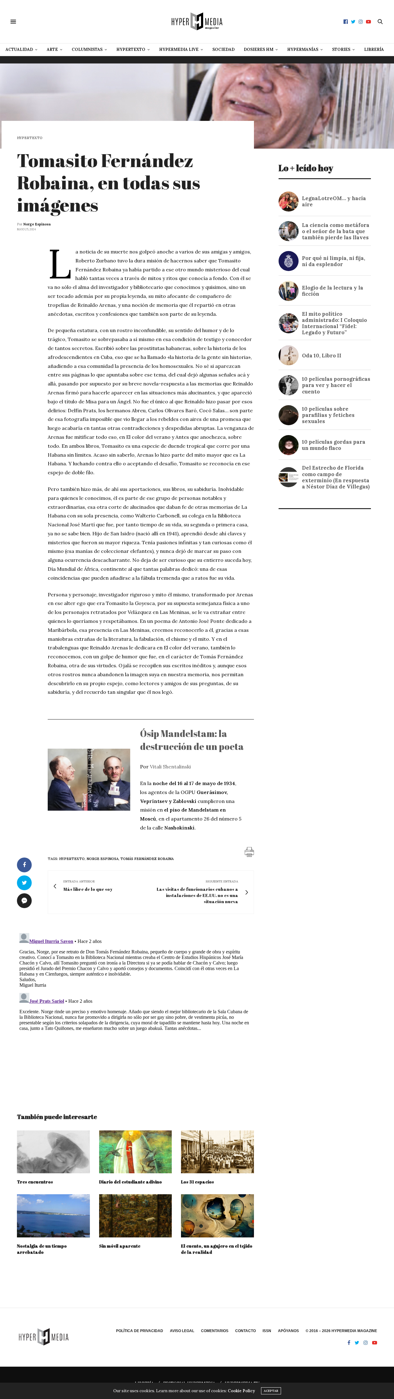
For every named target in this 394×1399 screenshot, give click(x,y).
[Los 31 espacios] (217, 1151)
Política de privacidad (139, 1331)
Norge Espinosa (36, 224)
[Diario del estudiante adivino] (135, 1151)
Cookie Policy (241, 1390)
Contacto (245, 1331)
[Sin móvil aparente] (135, 1215)
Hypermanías (302, 49)
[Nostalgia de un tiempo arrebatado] (53, 1215)
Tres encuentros (35, 1182)
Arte (52, 49)
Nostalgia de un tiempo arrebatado (42, 1249)
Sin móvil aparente (119, 1246)
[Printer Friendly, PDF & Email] (249, 851)
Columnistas (87, 49)
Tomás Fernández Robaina (147, 859)
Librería (374, 49)
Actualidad (19, 49)
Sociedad (223, 49)
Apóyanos (288, 1331)
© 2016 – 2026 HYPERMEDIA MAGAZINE (341, 1331)
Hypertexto (130, 49)
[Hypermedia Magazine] (197, 21)
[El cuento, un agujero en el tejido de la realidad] (217, 1215)
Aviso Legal (182, 1331)
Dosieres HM (258, 49)
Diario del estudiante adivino (131, 1182)
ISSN (267, 1331)
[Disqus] (135, 1008)
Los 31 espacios (197, 1182)
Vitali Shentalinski (170, 766)
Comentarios (214, 1331)
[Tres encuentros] (53, 1151)
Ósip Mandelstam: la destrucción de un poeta (192, 740)
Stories (341, 49)
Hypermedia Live (179, 49)
